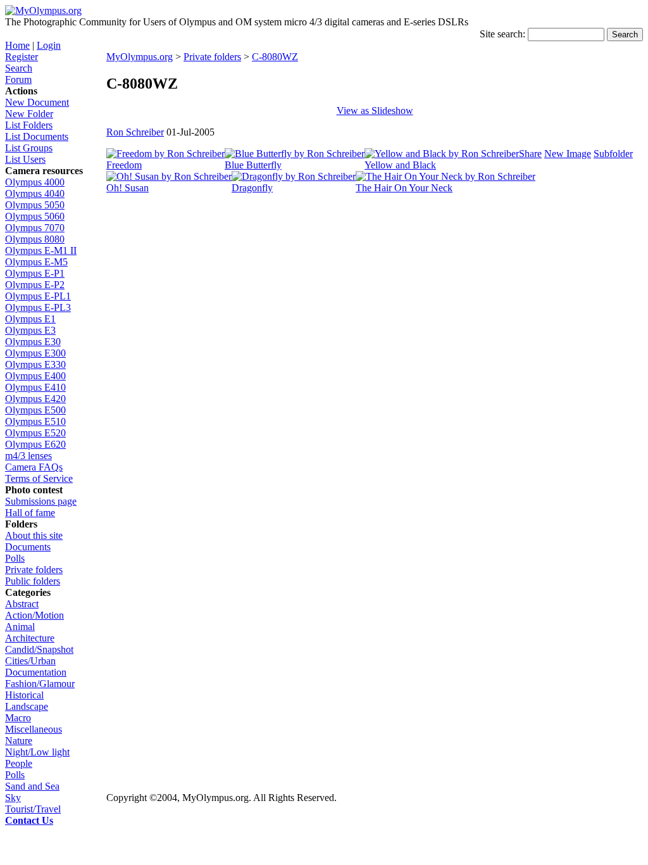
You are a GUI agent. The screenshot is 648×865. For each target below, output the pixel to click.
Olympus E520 (35, 432)
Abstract (22, 603)
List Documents (36, 136)
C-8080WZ (275, 56)
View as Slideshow (375, 110)
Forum (18, 79)
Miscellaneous (33, 729)
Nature (18, 740)
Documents (28, 546)
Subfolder (613, 153)
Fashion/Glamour (40, 683)
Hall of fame (30, 512)
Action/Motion (34, 615)
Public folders (32, 581)
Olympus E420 (35, 398)
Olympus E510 (35, 421)
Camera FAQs (34, 467)
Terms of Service (39, 478)
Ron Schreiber (135, 132)
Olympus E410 (35, 387)
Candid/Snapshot (39, 649)
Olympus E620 (35, 444)
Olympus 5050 (35, 204)
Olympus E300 (35, 353)
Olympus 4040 (35, 193)
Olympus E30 (33, 341)
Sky (13, 797)
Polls (15, 558)
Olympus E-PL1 (38, 296)
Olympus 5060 (35, 216)
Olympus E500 (35, 410)
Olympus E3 (30, 330)
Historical (24, 695)
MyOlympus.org (139, 56)
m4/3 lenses (28, 455)
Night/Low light (37, 752)
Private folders (34, 569)
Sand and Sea (32, 786)
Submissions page (41, 501)
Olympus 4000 (35, 182)
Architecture (29, 638)
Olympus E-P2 (35, 284)
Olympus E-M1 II (41, 250)
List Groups (29, 147)
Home (17, 45)
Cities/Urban (30, 660)
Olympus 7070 (35, 227)
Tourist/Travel (33, 809)
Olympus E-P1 (35, 273)
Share (530, 153)
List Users (25, 159)
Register (21, 56)
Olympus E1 (30, 318)
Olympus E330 (35, 364)
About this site (34, 535)
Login (49, 45)
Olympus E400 (35, 375)
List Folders (29, 125)
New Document (37, 102)
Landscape (26, 706)
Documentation (35, 672)
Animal (20, 626)
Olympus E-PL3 (38, 307)
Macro (18, 717)
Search (18, 68)
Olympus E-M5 (36, 261)
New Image (567, 153)
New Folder (29, 113)
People (18, 763)
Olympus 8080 (35, 239)
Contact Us (29, 820)
